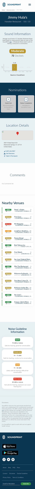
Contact (5, 473)
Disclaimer (12, 473)
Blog (9, 467)
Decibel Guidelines (22, 473)
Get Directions (10, 153)
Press (18, 467)
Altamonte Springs (11, 9)
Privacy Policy (7, 477)
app (11, 42)
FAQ (14, 467)
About (4, 467)
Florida (3, 9)
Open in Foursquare (11, 156)
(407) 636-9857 (10, 151)
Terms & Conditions (18, 477)
